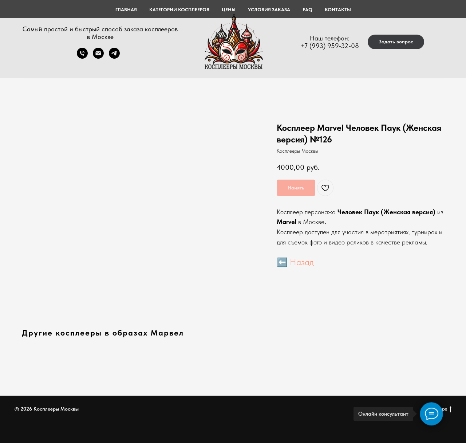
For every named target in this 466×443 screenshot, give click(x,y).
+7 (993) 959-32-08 (330, 46)
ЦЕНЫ (229, 9)
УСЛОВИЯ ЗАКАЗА (269, 9)
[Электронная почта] (98, 57)
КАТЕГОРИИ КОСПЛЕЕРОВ (179, 9)
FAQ (307, 9)
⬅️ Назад (295, 262)
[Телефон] (82, 57)
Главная (126, 9)
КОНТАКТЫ (338, 9)
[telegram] (114, 57)
